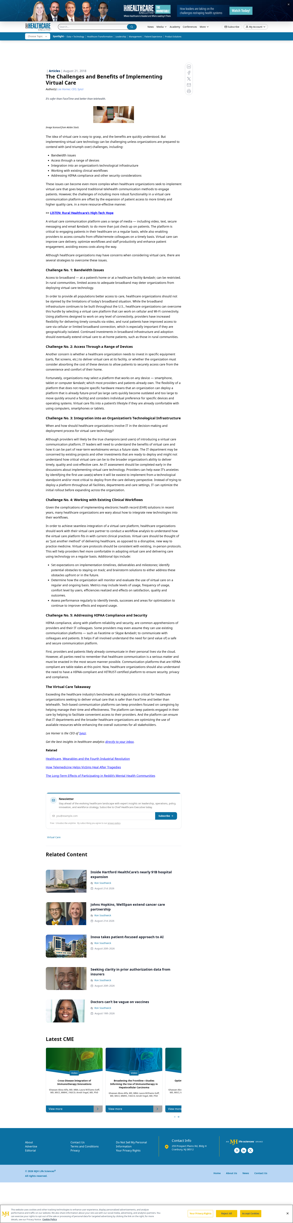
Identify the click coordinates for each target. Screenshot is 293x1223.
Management (135, 36)
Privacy (75, 1150)
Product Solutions (173, 36)
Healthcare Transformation (100, 36)
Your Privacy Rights (128, 1150)
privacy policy (114, 823)
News (151, 26)
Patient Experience (153, 36)
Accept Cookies (250, 1213)
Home (217, 1173)
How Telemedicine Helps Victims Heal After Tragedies (83, 767)
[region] (146, 1214)
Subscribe (164, 815)
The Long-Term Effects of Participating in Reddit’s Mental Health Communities (100, 776)
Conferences (190, 26)
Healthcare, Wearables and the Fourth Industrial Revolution (88, 759)
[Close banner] (288, 4)
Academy (175, 26)
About (29, 1142)
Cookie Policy (49, 1219)
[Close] (287, 1213)
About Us (231, 1173)
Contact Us (78, 1142)
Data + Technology (75, 36)
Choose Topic (35, 36)
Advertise (31, 1146)
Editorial (30, 1150)
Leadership (120, 36)
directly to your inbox (119, 742)
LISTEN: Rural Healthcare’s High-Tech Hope (81, 213)
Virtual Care (54, 837)
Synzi (82, 733)
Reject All (226, 1213)
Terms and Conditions (85, 1146)
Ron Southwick (102, 883)
